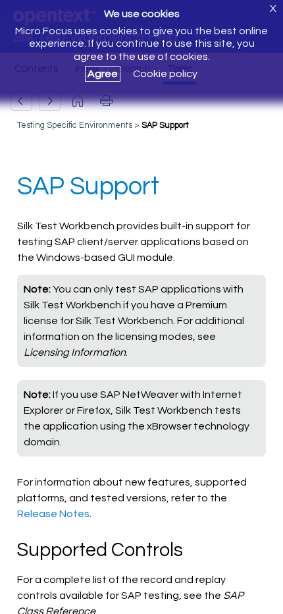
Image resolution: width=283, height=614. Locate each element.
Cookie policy (165, 74)
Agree (103, 74)
